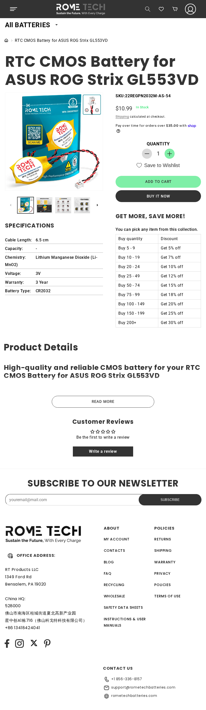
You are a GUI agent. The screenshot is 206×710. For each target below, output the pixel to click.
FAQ (108, 573)
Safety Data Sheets (123, 607)
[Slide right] (97, 205)
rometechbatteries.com (134, 695)
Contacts (114, 550)
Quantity (158, 143)
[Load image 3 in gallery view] (63, 205)
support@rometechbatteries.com (143, 687)
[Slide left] (10, 205)
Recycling (114, 584)
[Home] (6, 40)
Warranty (164, 562)
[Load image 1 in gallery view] (25, 205)
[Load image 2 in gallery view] (44, 205)
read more (103, 401)
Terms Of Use (167, 596)
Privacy (162, 573)
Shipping (122, 116)
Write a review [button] (103, 451)
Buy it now (158, 196)
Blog (109, 562)
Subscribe (170, 500)
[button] (13, 9)
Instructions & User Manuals (125, 622)
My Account (117, 539)
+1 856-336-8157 (126, 679)
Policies (162, 584)
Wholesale (114, 596)
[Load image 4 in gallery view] (82, 205)
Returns (162, 539)
